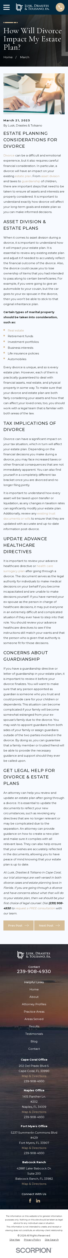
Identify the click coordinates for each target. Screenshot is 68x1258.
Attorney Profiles (34, 1004)
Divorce (9, 155)
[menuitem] (14, 1240)
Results (34, 1026)
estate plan (23, 176)
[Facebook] (30, 1201)
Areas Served (34, 1019)
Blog (34, 1041)
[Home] (32, 7)
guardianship (31, 181)
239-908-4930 (34, 971)
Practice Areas (34, 1011)
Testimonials (34, 1034)
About (34, 997)
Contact (34, 1049)
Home (34, 989)
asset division (50, 176)
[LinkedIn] (38, 1201)
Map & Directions (34, 1076)
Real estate (16, 330)
